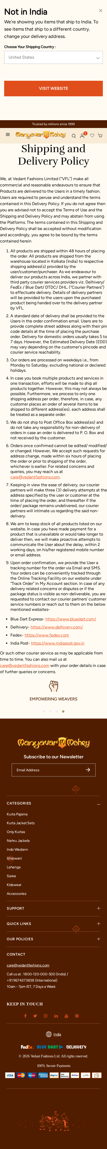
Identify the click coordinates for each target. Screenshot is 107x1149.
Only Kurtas (16, 832)
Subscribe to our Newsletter (54, 757)
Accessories (16, 893)
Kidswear (14, 885)
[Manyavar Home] (41, 135)
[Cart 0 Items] (100, 135)
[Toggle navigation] (9, 135)
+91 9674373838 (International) (32, 980)
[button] (82, 136)
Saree (11, 876)
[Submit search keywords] (74, 135)
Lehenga (14, 867)
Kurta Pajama (17, 814)
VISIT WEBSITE (53, 88)
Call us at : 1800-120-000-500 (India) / (37, 974)
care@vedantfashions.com (35, 477)
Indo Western (17, 849)
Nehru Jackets (18, 841)
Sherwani (14, 858)
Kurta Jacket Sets (21, 823)
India (57, 1034)
